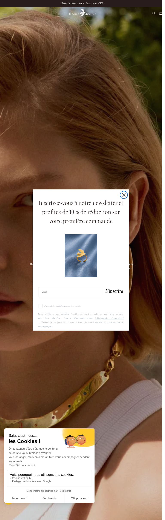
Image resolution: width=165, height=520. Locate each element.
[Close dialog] (124, 195)
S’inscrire (114, 291)
